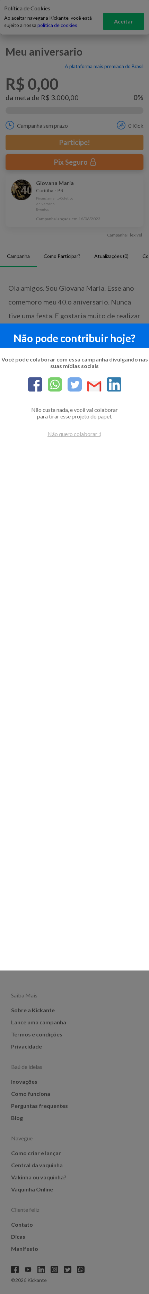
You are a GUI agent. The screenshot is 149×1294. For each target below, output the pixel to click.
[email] (92, 387)
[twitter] (72, 385)
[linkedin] (111, 385)
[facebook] (35, 385)
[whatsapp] (52, 385)
